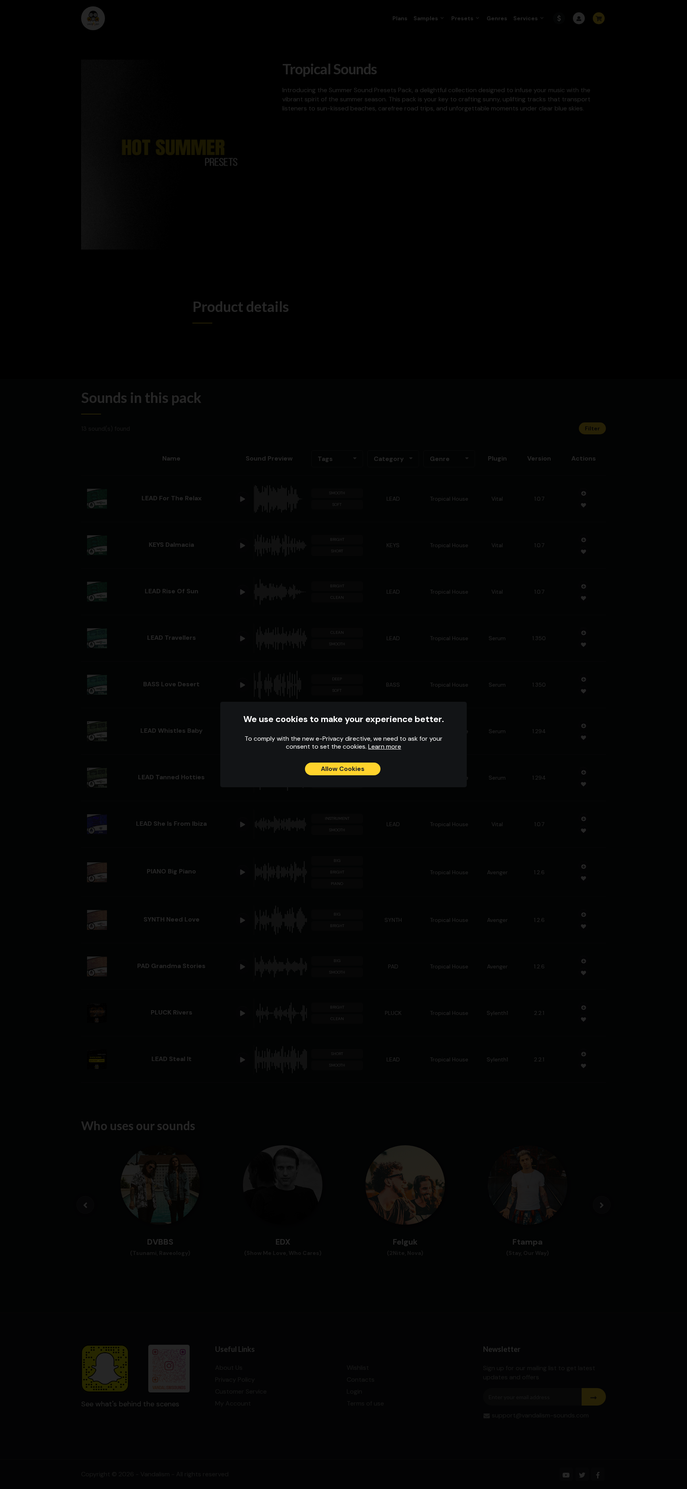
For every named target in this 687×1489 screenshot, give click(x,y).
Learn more (384, 746)
